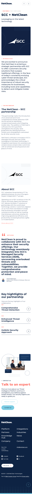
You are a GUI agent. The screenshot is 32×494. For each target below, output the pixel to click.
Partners (6, 11)
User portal (6, 465)
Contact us (7, 407)
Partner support (9, 401)
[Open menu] (29, 4)
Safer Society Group (10, 476)
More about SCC (7, 223)
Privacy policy (25, 476)
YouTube (5, 459)
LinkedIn (5, 456)
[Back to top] (28, 485)
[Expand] (29, 309)
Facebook (21, 456)
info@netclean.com (22, 447)
